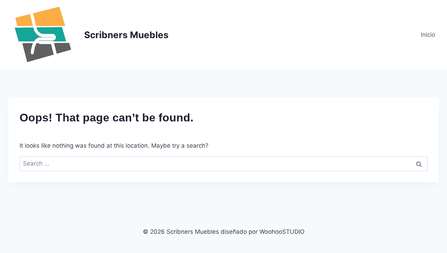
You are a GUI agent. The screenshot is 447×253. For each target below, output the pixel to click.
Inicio (428, 34)
